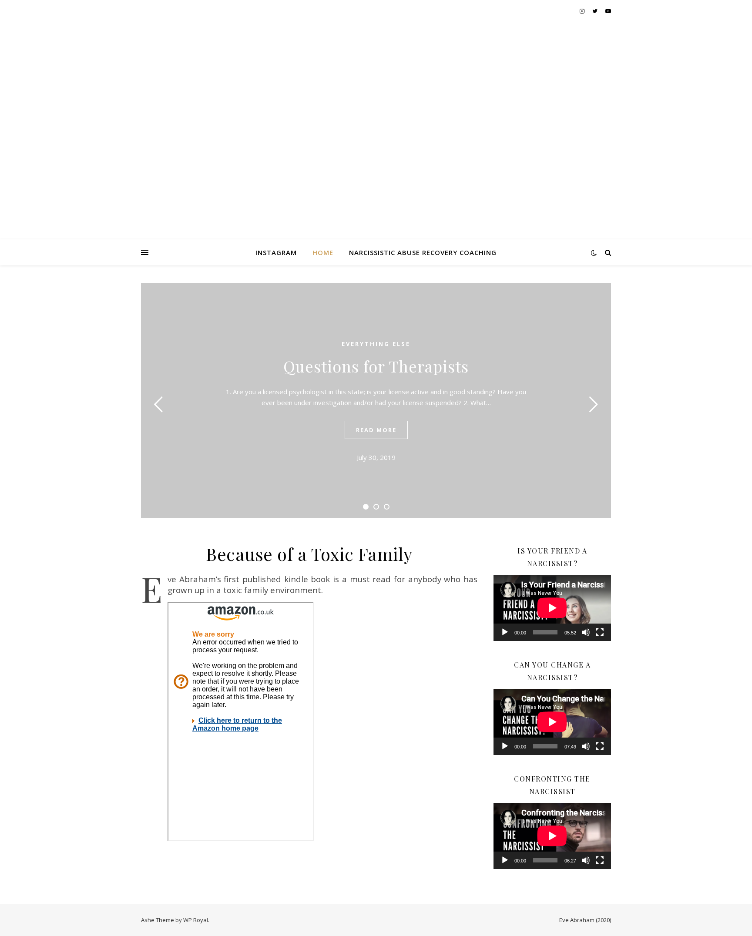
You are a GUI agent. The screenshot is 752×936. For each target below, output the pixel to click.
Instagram (276, 252)
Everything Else (376, 344)
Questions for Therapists (376, 366)
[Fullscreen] (599, 632)
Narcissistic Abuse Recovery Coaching (423, 252)
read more (376, 430)
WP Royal (195, 920)
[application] (552, 608)
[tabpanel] (376, 400)
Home (322, 252)
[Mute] (585, 632)
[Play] (504, 632)
